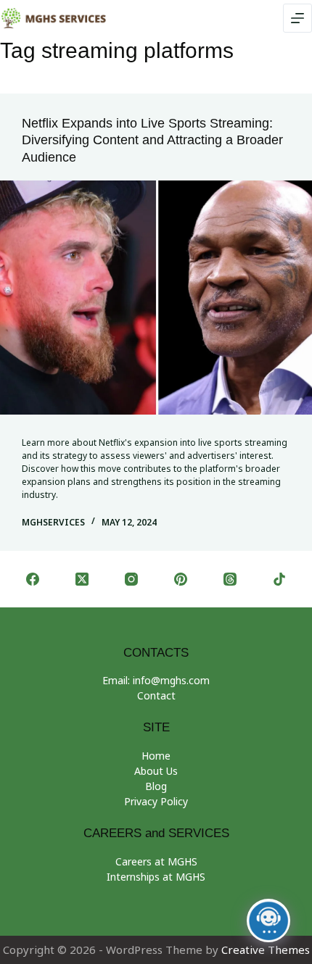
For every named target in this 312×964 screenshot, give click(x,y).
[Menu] (297, 18)
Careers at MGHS (156, 861)
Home (156, 756)
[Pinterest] (180, 579)
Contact (156, 695)
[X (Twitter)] (82, 579)
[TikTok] (279, 579)
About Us (156, 771)
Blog (156, 786)
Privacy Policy (156, 801)
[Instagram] (131, 579)
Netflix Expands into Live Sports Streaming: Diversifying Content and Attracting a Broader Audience (152, 140)
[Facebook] (32, 579)
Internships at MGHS (156, 877)
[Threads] (230, 579)
